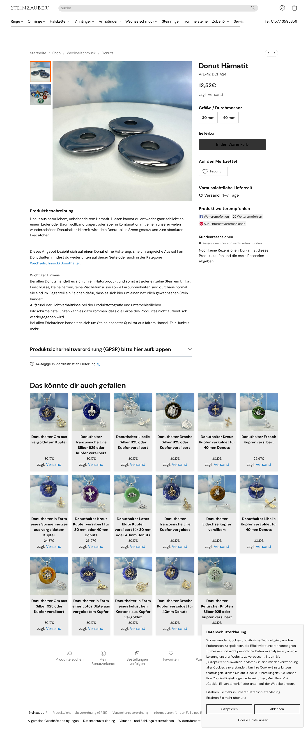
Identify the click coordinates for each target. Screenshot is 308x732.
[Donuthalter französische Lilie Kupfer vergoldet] (175, 494)
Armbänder (109, 21)
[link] (253, 718)
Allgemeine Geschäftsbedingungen (53, 721)
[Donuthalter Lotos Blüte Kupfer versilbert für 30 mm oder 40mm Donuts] (133, 494)
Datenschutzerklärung (99, 721)
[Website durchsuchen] (253, 8)
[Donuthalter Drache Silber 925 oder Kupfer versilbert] (175, 412)
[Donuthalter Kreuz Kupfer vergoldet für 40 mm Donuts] (217, 412)
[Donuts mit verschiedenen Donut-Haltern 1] (40, 94)
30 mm (208, 117)
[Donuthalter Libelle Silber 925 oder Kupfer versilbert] (133, 412)
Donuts (107, 53)
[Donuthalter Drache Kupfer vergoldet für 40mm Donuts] (175, 576)
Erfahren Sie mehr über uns (226, 698)
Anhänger (83, 21)
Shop (56, 53)
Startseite (38, 53)
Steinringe (170, 21)
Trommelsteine (195, 21)
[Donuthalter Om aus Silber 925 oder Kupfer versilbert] (49, 576)
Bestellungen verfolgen (137, 661)
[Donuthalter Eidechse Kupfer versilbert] (217, 494)
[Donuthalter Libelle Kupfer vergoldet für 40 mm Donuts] (259, 494)
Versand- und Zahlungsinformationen (147, 721)
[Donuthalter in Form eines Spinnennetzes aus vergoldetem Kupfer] (49, 494)
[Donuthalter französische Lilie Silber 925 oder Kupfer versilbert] (91, 412)
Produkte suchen (69, 659)
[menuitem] (268, 53)
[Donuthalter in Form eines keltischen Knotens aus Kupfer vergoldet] (133, 576)
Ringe (16, 21)
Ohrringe (35, 21)
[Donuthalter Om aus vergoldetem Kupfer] (49, 412)
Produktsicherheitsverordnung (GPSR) (80, 713)
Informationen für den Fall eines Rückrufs (183, 713)
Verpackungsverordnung (130, 713)
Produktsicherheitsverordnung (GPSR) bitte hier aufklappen (100, 349)
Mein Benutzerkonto (103, 661)
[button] (30, 8)
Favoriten (171, 659)
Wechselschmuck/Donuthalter (55, 263)
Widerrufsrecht (189, 721)
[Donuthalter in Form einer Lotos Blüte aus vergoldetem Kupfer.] (91, 576)
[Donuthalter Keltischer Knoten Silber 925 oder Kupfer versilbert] (217, 576)
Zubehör (219, 21)
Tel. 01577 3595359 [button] (281, 21)
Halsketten (59, 21)
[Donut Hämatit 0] (40, 71)
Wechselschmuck (140, 21)
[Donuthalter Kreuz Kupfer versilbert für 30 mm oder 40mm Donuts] (91, 494)
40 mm (229, 117)
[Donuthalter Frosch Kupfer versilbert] (259, 412)
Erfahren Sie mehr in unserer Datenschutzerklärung (243, 692)
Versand (215, 94)
